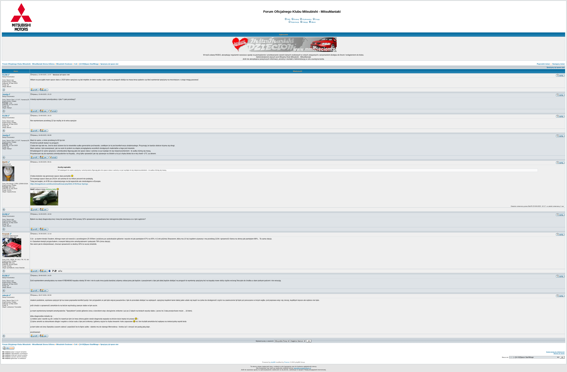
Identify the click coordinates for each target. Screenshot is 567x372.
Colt (75, 64)
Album (313, 22)
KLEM (4, 75)
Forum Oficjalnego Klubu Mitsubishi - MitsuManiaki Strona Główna (28, 64)
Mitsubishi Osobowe (64, 64)
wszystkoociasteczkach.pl (302, 368)
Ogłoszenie (283, 34)
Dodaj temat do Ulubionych (555, 352)
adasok (5, 295)
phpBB (273, 362)
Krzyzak (5, 234)
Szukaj (296, 19)
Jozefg (5, 94)
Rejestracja (295, 22)
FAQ (288, 19)
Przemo (286, 362)
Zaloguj (305, 22)
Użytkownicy (307, 19)
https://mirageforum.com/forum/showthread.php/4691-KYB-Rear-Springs (59, 184)
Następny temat (558, 64)
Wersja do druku (559, 353)
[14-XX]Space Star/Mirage (89, 64)
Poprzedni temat (543, 64)
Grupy (317, 19)
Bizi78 (5, 162)
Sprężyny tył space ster (109, 64)
